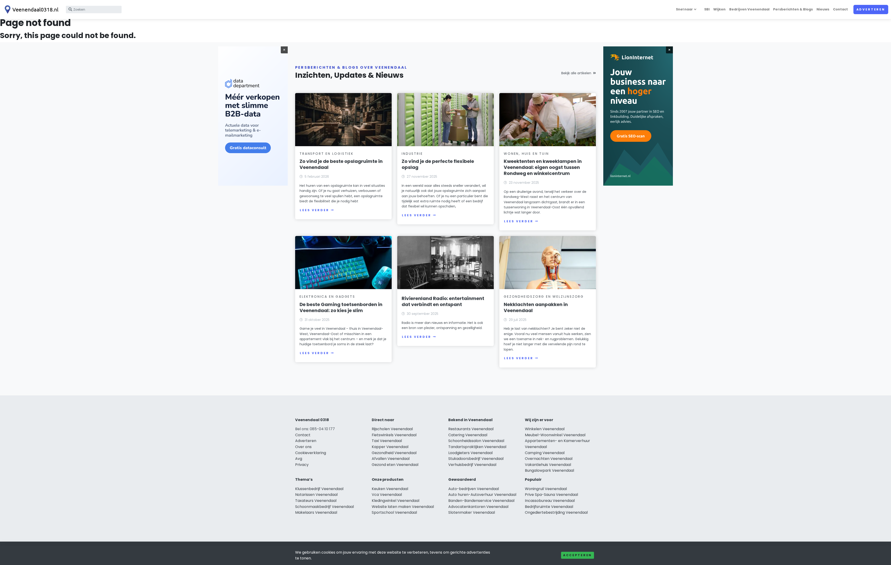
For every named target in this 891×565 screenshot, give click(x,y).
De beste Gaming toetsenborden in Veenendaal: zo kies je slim (341, 307)
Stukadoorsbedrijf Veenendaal (476, 458)
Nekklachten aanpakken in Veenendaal (536, 307)
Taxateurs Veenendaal (315, 500)
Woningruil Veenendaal (546, 488)
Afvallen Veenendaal (391, 458)
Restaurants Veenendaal (471, 429)
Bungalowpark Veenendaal (549, 470)
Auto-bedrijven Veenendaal (473, 488)
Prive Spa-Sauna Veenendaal (551, 494)
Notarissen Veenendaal (316, 494)
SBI (707, 9)
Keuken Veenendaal (390, 488)
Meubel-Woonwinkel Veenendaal (555, 435)
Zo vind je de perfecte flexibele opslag (438, 164)
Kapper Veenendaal (390, 446)
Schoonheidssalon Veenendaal (476, 440)
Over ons (303, 446)
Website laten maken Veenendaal (403, 506)
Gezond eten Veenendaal (395, 464)
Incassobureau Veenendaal (550, 500)
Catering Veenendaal (467, 435)
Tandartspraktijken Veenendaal (477, 446)
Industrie (412, 153)
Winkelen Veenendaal (545, 429)
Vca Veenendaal (387, 494)
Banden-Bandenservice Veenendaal (481, 500)
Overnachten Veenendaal (548, 458)
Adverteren (870, 9)
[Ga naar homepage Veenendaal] (30, 9)
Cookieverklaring (310, 452)
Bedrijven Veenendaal (749, 9)
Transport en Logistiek (327, 153)
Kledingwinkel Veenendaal (395, 500)
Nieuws (823, 9)
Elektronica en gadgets (327, 296)
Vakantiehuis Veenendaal (548, 464)
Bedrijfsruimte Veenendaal (549, 506)
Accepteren (577, 555)
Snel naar (684, 9)
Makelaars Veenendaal (316, 512)
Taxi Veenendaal (387, 440)
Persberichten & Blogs (793, 9)
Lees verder (314, 210)
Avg (298, 458)
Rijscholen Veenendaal (392, 429)
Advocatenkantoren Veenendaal (478, 506)
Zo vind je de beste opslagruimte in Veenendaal (341, 164)
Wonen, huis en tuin (526, 153)
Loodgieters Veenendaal (470, 452)
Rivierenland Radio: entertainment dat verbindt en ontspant (443, 301)
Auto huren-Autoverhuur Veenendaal (482, 494)
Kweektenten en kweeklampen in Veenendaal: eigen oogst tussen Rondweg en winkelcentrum (543, 167)
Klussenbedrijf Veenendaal (319, 488)
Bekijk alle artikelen (576, 73)
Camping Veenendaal (545, 452)
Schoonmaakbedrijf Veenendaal (324, 506)
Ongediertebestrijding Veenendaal (556, 512)
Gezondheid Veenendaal (394, 452)
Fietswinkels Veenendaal (394, 435)
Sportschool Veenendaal (394, 512)
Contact (840, 9)
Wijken (719, 9)
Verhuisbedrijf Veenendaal (472, 464)
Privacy (302, 464)
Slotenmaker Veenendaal (471, 512)
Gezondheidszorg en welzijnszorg (544, 296)
